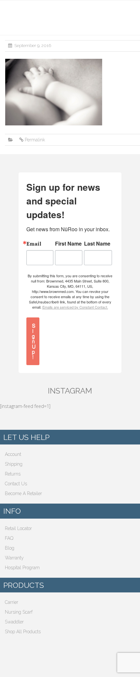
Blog (9, 548)
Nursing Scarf (19, 612)
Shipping (13, 464)
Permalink (35, 139)
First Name (68, 243)
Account (13, 454)
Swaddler (14, 621)
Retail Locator (18, 528)
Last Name (97, 243)
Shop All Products (23, 631)
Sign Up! (34, 341)
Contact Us (16, 483)
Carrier (11, 602)
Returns (13, 473)
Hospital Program (22, 567)
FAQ (9, 538)
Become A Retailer (23, 493)
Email (33, 243)
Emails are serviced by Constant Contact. (75, 307)
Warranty (14, 557)
